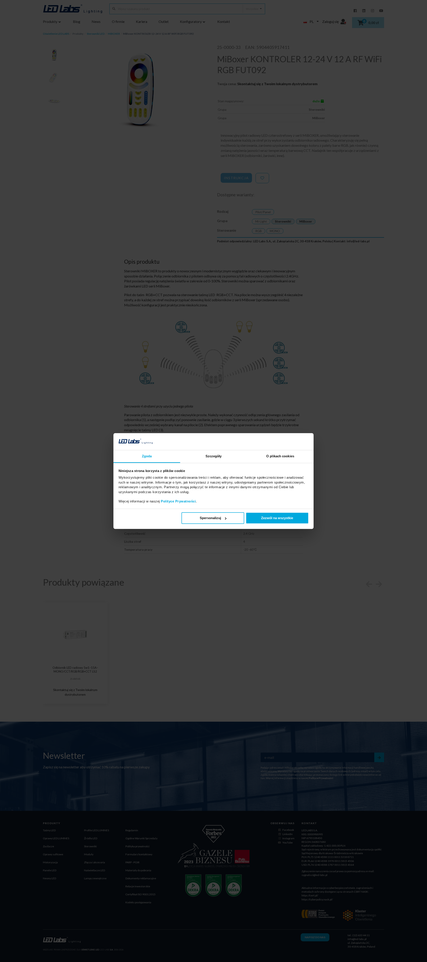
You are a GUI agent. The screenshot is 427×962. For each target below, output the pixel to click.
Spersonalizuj (210, 518)
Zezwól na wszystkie (277, 518)
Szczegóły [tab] (213, 456)
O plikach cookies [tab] (280, 456)
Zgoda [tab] (147, 456)
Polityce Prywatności (178, 501)
